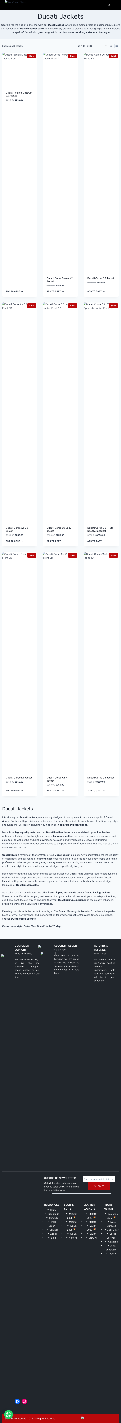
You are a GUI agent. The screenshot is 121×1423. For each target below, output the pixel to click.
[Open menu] (114, 4)
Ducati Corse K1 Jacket (19, 777)
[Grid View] (111, 46)
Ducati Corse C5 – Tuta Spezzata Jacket (100, 529)
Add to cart (13, 291)
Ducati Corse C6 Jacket (100, 278)
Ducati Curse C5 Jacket (100, 777)
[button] (8, 1414)
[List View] (116, 46)
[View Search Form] (109, 4)
